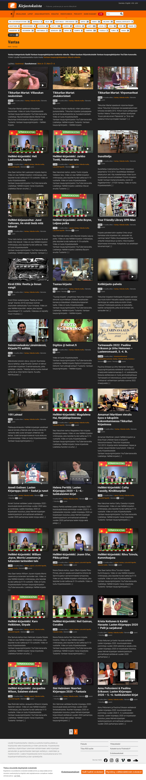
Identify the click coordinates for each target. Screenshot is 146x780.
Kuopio (68, 26)
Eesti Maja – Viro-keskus (66, 22)
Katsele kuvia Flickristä (119, 749)
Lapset (30, 14)
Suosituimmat (30, 64)
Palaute (84, 744)
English (127, 3)
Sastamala (42, 30)
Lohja (102, 26)
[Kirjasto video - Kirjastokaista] (12, 5)
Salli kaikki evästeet (92, 772)
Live (100, 14)
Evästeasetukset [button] (116, 753)
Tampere (91, 30)
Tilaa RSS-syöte (87, 749)
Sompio (78, 30)
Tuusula (103, 30)
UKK (136, 3)
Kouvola (43, 26)
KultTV (55, 26)
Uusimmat (19, 64)
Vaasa (125, 30)
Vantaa (13, 35)
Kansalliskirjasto (124, 22)
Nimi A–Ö (42, 64)
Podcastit (78, 14)
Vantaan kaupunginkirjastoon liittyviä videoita (61, 57)
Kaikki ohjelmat (90, 14)
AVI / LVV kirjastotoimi (19, 22)
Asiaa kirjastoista (42, 14)
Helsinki (107, 22)
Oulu (112, 26)
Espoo (84, 22)
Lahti (91, 26)
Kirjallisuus (21, 14)
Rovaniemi (28, 30)
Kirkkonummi (29, 26)
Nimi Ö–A (51, 64)
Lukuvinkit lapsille (14, 167)
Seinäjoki (56, 30)
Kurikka (79, 26)
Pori (122, 26)
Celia (48, 22)
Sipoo (67, 30)
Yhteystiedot (115, 744)
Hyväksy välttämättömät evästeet (124, 772)
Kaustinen (14, 26)
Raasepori (14, 30)
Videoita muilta (66, 14)
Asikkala (37, 22)
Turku (114, 30)
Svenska (122, 3)
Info (132, 3)
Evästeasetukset (70, 772)
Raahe (132, 26)
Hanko (96, 22)
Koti (11, 13)
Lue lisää (17, 776)
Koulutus (55, 14)
